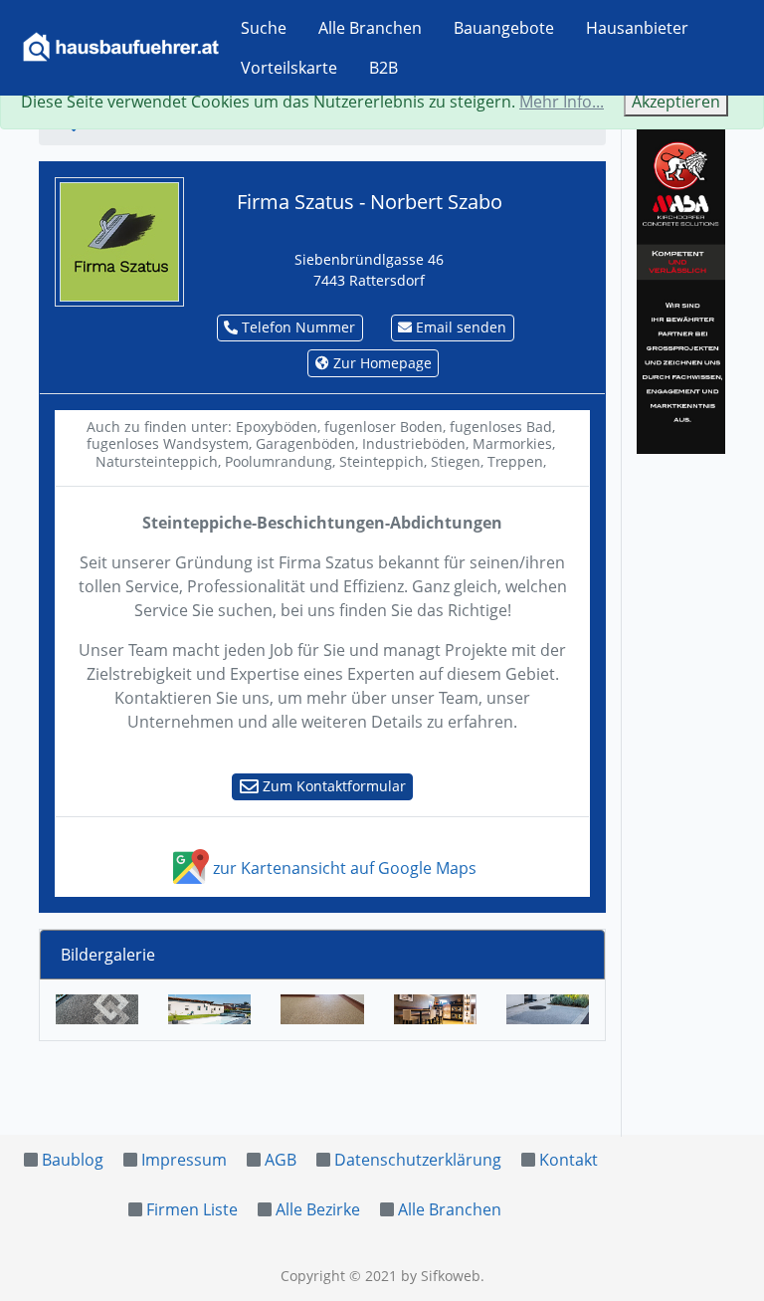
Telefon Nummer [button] (296, 327)
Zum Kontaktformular (332, 785)
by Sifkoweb (440, 1275)
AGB (280, 1160)
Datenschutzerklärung (417, 1160)
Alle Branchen (370, 28)
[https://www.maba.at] (681, 287)
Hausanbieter (637, 28)
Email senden (459, 327)
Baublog (72, 1160)
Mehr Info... (561, 101)
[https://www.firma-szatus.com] (119, 240)
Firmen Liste (192, 1209)
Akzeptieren (676, 101)
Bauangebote (504, 28)
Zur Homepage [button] (380, 362)
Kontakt (568, 1160)
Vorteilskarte (289, 68)
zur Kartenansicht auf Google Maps (343, 868)
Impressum (184, 1160)
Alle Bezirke (318, 1209)
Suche (263, 28)
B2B (383, 68)
